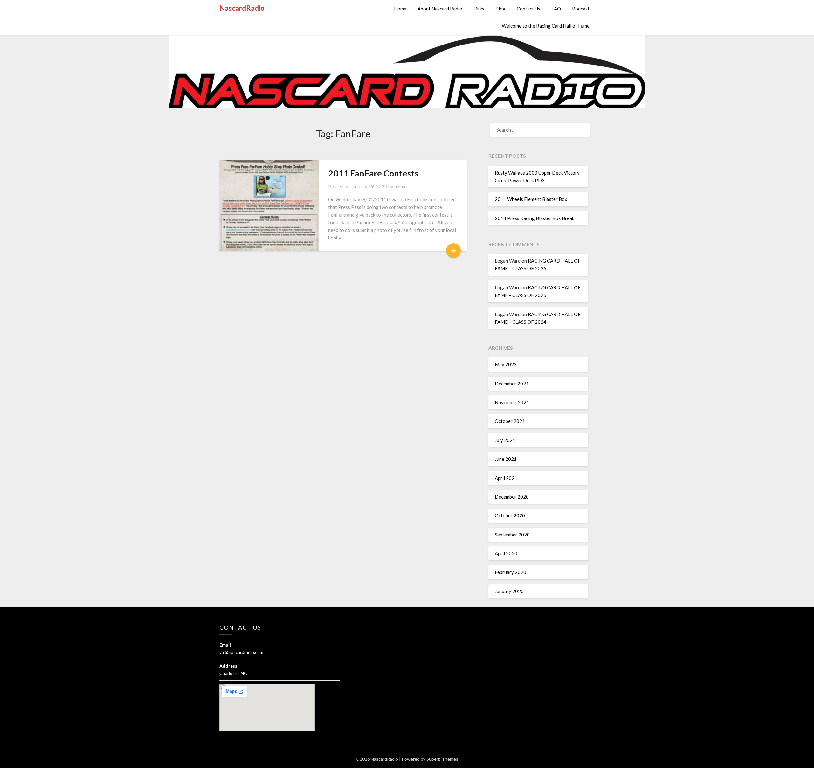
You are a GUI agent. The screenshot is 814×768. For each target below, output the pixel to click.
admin (400, 186)
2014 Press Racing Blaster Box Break (534, 218)
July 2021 (505, 440)
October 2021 (510, 421)
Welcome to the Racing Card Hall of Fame (546, 26)
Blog (500, 8)
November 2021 (512, 402)
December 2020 (512, 497)
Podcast (581, 8)
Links (478, 8)
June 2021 (506, 459)
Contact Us (528, 8)
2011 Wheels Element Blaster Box (531, 199)
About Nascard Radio (439, 8)
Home (400, 8)
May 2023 (506, 364)
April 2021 (506, 478)
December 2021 (512, 383)
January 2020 (509, 591)
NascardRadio (242, 8)
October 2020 (510, 515)
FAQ (556, 8)
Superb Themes (442, 759)
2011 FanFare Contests (373, 173)
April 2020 (506, 553)
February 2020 (510, 572)
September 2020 (512, 534)
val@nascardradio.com (241, 652)
